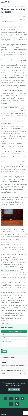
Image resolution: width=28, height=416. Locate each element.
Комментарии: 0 (21, 6)
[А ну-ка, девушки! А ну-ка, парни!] (9, 17)
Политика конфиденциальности (7, 411)
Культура (14, 6)
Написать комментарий (14, 331)
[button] (23, 2)
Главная (2, 409)
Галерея (18, 409)
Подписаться (14, 389)
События (9, 409)
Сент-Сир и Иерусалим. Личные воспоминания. (13, 370)
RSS (7, 414)
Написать (4, 351)
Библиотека (14, 409)
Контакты (22, 409)
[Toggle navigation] (26, 2)
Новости (9, 6)
